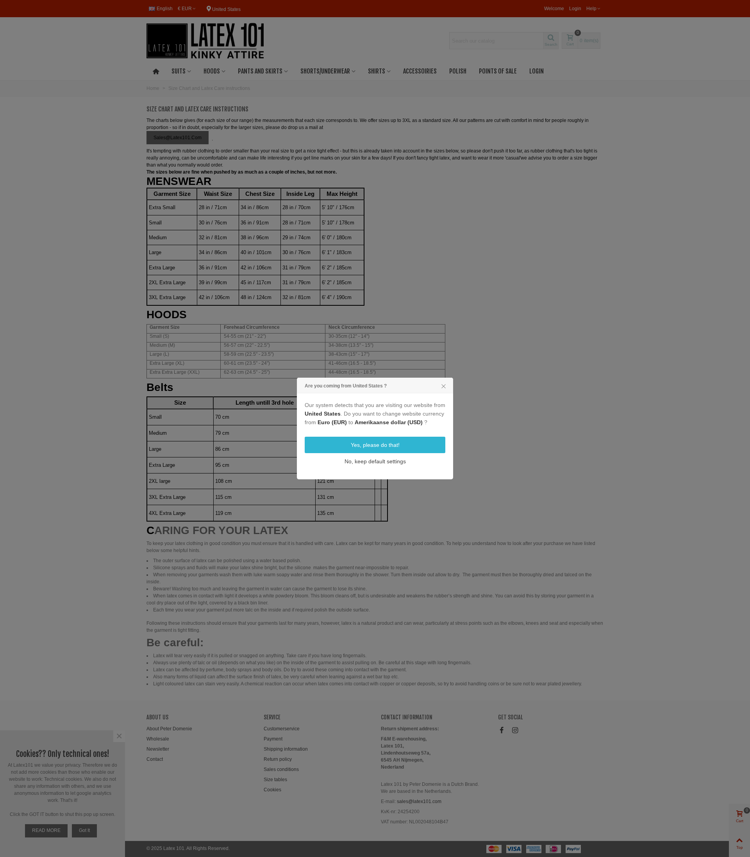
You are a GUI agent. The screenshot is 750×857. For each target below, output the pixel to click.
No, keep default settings (375, 461)
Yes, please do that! (375, 445)
